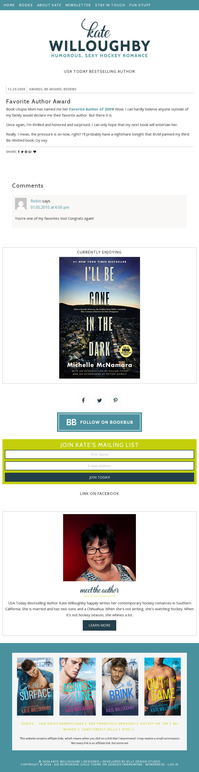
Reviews (70, 89)
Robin (36, 201)
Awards (35, 89)
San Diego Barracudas (61, 723)
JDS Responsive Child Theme (77, 764)
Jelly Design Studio (143, 761)
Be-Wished (53, 89)
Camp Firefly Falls (99, 729)
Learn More (99, 625)
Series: (28, 723)
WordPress (155, 764)
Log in (173, 764)
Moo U (128, 729)
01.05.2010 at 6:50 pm (50, 207)
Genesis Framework (125, 764)
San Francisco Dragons (112, 723)
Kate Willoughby (99, 38)
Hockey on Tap (154, 723)
